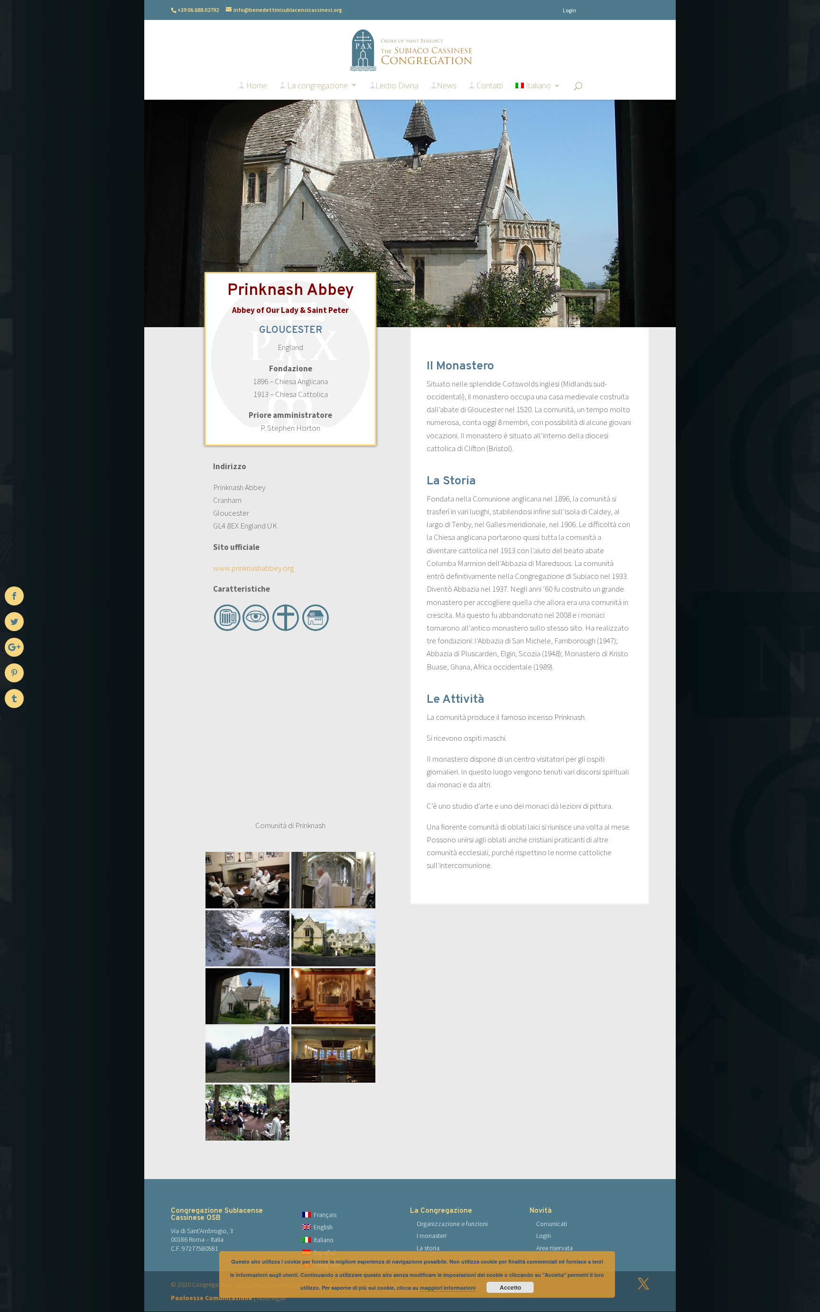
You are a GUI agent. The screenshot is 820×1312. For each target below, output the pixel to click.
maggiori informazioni (447, 1287)
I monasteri (432, 1235)
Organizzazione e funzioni (452, 1223)
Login (569, 10)
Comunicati (551, 1223)
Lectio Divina (397, 86)
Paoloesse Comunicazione (211, 1297)
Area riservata (554, 1248)
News (447, 86)
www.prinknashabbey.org (253, 568)
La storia (428, 1248)
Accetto (510, 1287)
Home (255, 86)
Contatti (489, 86)
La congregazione (316, 86)
